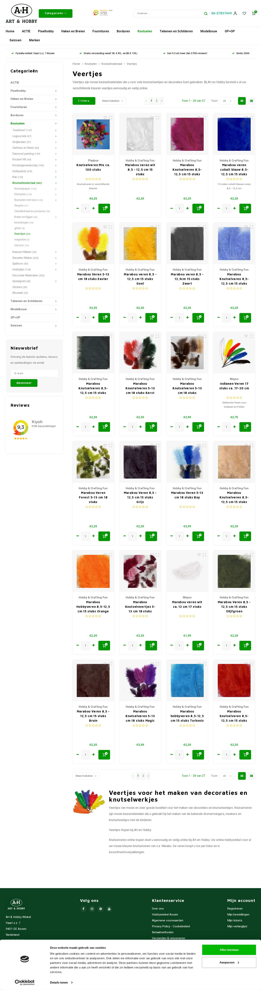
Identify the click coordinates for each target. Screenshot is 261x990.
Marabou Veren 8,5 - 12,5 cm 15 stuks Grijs (140, 497)
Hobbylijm (21, 270)
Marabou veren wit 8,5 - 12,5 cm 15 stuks (140, 169)
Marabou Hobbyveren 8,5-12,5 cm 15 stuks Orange (93, 606)
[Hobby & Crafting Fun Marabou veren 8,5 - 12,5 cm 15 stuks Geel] (140, 243)
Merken (34, 40)
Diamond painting (26, 154)
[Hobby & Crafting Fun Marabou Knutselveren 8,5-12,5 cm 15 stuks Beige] (234, 462)
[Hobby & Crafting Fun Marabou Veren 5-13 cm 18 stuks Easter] (93, 243)
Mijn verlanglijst (237, 926)
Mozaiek (20, 293)
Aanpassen (227, 962)
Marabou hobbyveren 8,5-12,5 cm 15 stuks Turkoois (187, 716)
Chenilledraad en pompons (32, 211)
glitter (19, 228)
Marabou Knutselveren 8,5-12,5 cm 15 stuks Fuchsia (187, 169)
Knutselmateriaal (27, 183)
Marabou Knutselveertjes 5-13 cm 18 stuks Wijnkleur (140, 606)
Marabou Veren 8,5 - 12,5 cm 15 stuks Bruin (93, 716)
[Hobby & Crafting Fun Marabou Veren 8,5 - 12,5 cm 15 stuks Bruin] (93, 680)
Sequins (21, 206)
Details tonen (59, 982)
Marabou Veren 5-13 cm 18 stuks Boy (187, 495)
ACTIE (26, 31)
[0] (253, 13)
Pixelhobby (46, 31)
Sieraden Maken (25, 258)
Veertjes (22, 234)
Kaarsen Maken (24, 252)
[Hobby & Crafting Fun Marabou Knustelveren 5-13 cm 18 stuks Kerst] (140, 353)
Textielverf (22, 130)
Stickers (19, 287)
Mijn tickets (234, 920)
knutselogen (23, 223)
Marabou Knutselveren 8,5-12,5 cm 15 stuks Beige (234, 497)
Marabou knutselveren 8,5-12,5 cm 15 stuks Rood (234, 716)
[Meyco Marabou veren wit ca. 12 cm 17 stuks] (187, 571)
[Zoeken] (206, 13)
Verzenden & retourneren (168, 938)
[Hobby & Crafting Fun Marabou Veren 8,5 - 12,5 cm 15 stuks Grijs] (140, 462)
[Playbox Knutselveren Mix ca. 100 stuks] (93, 134)
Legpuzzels (21, 136)
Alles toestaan (229, 949)
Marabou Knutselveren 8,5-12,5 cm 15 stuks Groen (93, 388)
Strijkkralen (21, 142)
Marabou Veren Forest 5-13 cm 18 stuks (93, 497)
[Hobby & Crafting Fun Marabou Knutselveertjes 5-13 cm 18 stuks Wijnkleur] (140, 571)
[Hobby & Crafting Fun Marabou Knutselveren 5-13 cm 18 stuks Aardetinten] (187, 353)
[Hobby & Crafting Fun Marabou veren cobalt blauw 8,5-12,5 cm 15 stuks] (234, 134)
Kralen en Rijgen (25, 217)
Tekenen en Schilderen (176, 31)
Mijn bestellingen (238, 914)
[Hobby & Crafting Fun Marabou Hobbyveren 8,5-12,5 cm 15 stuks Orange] (93, 571)
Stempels (23, 194)
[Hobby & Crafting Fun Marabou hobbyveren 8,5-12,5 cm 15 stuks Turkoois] (187, 680)
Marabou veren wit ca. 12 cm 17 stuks (187, 604)
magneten (22, 240)
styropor (21, 245)
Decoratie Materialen (28, 275)
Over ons (158, 908)
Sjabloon (20, 264)
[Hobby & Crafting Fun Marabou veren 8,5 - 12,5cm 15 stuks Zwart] (187, 243)
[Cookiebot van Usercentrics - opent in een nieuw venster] (24, 982)
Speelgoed (21, 281)
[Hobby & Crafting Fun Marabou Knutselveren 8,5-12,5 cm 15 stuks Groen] (93, 353)
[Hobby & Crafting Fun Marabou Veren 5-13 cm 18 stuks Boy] (187, 462)
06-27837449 (221, 13)
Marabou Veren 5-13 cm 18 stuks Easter (93, 277)
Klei (17, 177)
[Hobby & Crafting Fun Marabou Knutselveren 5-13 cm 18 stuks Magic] (140, 680)
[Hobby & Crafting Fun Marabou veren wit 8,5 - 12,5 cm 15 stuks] (140, 134)
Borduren (123, 31)
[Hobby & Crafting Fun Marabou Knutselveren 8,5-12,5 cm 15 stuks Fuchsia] (187, 134)
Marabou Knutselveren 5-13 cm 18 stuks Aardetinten (187, 388)
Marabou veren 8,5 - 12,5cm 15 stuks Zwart (187, 279)
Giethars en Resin (25, 148)
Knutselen (145, 31)
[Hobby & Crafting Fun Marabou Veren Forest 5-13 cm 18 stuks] (93, 462)
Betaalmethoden (162, 932)
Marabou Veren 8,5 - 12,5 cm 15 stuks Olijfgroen (234, 606)
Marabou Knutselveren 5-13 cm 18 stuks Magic (140, 716)
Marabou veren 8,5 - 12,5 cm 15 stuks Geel (140, 279)
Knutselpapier (25, 189)
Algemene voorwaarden (167, 920)
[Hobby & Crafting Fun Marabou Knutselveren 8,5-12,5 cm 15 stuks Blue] (234, 243)
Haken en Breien (73, 31)
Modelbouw (208, 31)
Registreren (235, 908)
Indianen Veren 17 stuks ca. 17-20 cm (234, 386)
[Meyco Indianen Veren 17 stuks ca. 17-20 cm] (234, 353)
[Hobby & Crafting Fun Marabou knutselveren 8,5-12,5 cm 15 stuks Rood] (234, 680)
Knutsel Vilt (21, 159)
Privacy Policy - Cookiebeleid (171, 926)
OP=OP (230, 31)
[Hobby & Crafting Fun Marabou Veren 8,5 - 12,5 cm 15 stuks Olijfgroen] (234, 571)
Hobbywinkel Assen (165, 914)
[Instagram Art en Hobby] (92, 909)
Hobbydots (22, 171)
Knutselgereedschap (28, 165)
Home (10, 31)
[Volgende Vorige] (162, 101)
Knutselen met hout (28, 200)
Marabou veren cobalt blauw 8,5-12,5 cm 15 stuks (234, 169)
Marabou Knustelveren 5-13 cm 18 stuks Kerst (140, 388)
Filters (85, 101)
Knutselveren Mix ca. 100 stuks (93, 167)
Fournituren (100, 31)
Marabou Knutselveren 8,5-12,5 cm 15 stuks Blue (234, 279)
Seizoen (15, 40)
